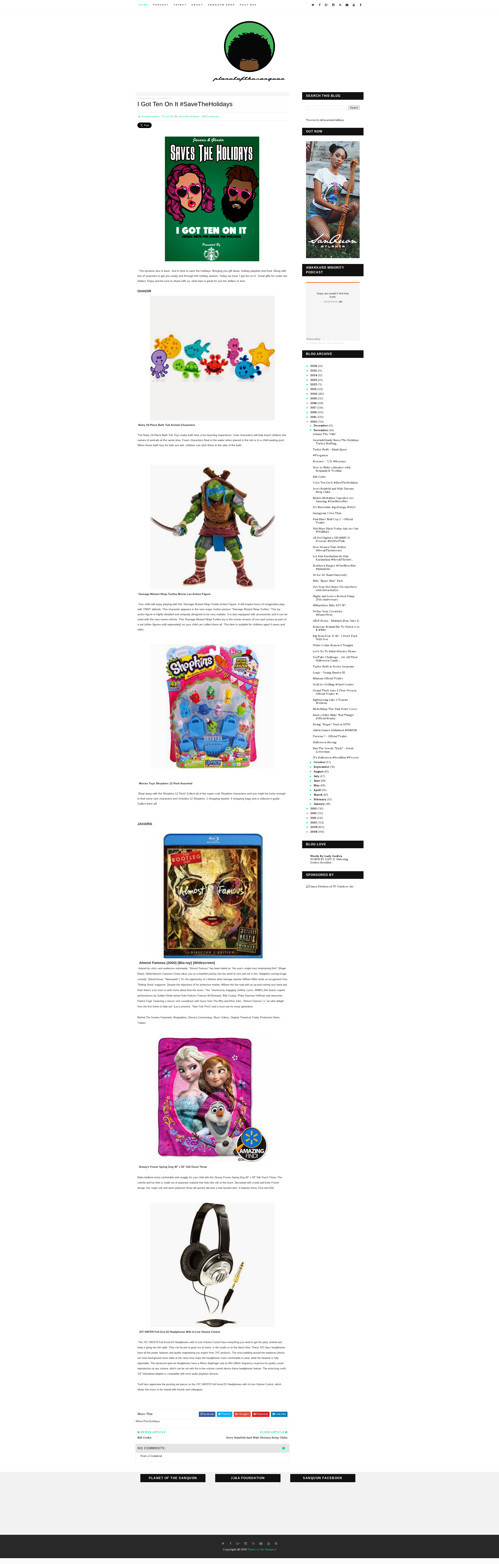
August (319, 771)
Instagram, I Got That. (327, 513)
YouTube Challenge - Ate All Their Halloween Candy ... (335, 658)
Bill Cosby (319, 476)
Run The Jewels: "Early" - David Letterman (333, 750)
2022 (314, 384)
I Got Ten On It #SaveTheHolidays (335, 482)
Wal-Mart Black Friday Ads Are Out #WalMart (335, 530)
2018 (313, 403)
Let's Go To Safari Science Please (334, 651)
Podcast (161, 5)
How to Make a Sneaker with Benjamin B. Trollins (331, 469)
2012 (313, 813)
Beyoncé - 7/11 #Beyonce (329, 461)
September (322, 767)
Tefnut (180, 5)
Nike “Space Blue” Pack (328, 581)
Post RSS (248, 5)
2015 (313, 417)
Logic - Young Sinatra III (329, 672)
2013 (313, 808)
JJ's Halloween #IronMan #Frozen (335, 757)
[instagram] (333, 5)
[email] (347, 5)
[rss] (340, 5)
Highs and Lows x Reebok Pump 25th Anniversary (334, 597)
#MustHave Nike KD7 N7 (329, 605)
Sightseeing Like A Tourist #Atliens (330, 701)
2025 (314, 370)
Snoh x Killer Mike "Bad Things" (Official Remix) (333, 716)
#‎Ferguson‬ (320, 455)
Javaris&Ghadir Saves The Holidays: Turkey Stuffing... (336, 441)
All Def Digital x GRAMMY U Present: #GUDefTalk (331, 539)
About (197, 5)
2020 (314, 393)
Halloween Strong (324, 742)
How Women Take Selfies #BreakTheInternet (329, 548)
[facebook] (320, 5)
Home (143, 5)
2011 (313, 818)
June (317, 780)
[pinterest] (276, 1543)
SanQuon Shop (221, 5)
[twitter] (313, 5)
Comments (212, 116)
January (320, 804)
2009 (314, 827)
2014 (314, 421)
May (317, 785)
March (318, 794)
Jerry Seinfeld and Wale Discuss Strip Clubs (333, 490)
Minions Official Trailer (328, 678)
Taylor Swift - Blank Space (330, 449)
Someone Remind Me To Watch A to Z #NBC (336, 628)
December (321, 425)
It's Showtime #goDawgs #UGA (334, 507)
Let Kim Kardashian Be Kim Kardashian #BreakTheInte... (333, 557)
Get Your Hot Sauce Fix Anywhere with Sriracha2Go (335, 588)
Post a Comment (151, 1456)
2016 (314, 412)
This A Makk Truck (165, 98)
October (320, 762)
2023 (314, 380)
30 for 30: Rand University (330, 575)
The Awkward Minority (145, 98)
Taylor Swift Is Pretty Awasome (333, 666)
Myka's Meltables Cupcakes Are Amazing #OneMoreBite (333, 499)
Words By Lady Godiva (326, 856)
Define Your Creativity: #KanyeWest (328, 613)
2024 (314, 375)
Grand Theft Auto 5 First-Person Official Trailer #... (334, 692)
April (318, 790)
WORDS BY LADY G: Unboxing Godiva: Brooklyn (329, 861)
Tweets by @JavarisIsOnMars (325, 120)
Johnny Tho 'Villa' (324, 434)
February (320, 799)
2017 (313, 407)
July (317, 776)
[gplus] (326, 5)
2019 (314, 398)
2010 (314, 822)
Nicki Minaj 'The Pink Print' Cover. (335, 709)
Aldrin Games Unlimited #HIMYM (335, 730)
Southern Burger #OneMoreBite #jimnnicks (334, 567)
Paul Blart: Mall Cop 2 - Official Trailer (333, 520)
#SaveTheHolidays (188, 116)
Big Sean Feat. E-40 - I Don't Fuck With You (335, 637)
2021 (313, 389)
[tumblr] (361, 5)
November (321, 430)
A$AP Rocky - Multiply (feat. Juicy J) (336, 620)
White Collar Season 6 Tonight (333, 645)
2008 (314, 831)
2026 (314, 366)
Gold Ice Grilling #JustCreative (333, 684)
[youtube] (354, 5)
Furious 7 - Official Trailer (330, 736)
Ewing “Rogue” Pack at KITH (331, 724)
